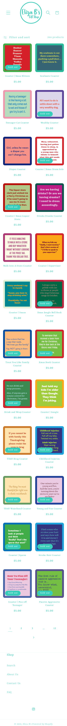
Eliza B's (27, 724)
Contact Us (14, 683)
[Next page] (33, 637)
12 (54, 628)
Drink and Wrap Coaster (17, 412)
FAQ (9, 692)
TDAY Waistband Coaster (17, 509)
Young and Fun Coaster (49, 509)
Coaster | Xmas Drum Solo (49, 169)
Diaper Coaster (17, 169)
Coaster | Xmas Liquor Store (17, 218)
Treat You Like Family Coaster (17, 364)
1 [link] (10, 628)
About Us (12, 674)
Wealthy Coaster (50, 123)
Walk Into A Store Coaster (17, 266)
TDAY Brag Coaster (17, 459)
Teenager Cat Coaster (17, 123)
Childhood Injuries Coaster (49, 460)
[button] (8, 12)
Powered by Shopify (42, 724)
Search (11, 665)
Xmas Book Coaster (49, 362)
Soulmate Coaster (49, 76)
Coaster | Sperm (17, 555)
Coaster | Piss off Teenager (17, 604)
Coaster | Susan (17, 312)
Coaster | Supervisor (49, 266)
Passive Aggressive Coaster (49, 604)
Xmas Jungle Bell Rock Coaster (49, 314)
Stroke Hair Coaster (50, 555)
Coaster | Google (50, 412)
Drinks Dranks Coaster (49, 216)
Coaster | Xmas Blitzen (17, 76)
